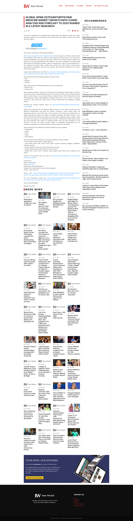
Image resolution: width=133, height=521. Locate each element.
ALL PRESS (80, 6)
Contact (76, 502)
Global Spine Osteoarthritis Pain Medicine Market (38, 56)
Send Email (31, 164)
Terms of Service (79, 504)
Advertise (76, 500)
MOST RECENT (69, 6)
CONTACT (89, 6)
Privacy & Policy (78, 506)
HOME (61, 6)
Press (75, 498)
